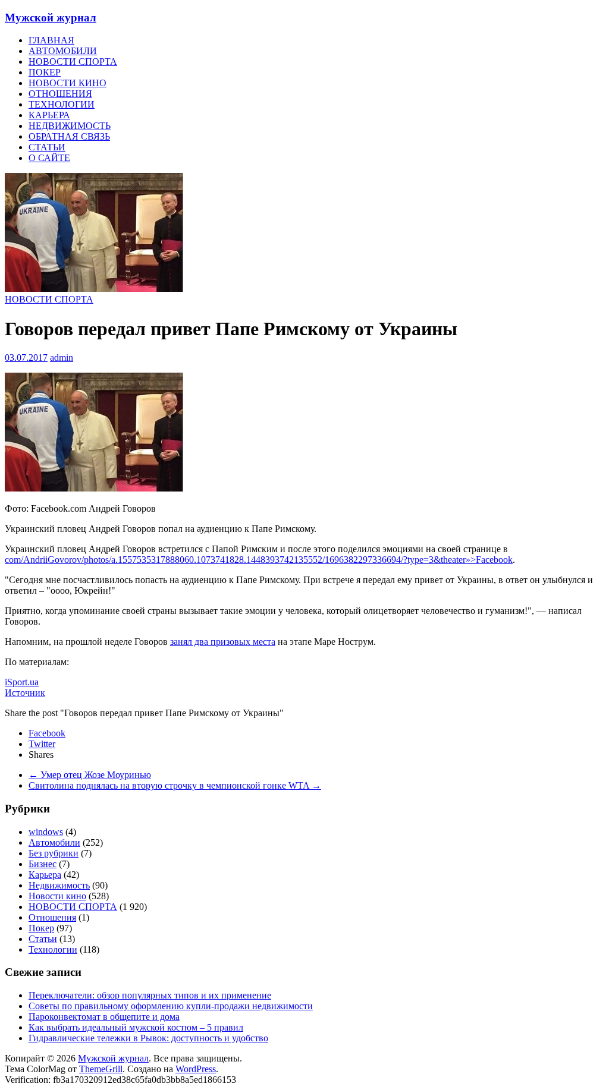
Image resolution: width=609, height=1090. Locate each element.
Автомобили (54, 842)
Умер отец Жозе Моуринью (90, 775)
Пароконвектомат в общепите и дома (104, 1017)
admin (61, 357)
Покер (41, 928)
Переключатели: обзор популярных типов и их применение (150, 995)
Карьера (45, 875)
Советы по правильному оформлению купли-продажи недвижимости (171, 1006)
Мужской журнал (50, 17)
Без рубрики (54, 853)
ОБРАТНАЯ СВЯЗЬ (69, 136)
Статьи (43, 939)
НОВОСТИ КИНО (67, 83)
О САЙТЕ (49, 158)
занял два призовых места (222, 642)
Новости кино (57, 896)
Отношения (52, 917)
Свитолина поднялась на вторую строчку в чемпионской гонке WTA (175, 785)
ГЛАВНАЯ (51, 40)
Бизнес (42, 864)
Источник (25, 693)
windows (46, 832)
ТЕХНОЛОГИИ (62, 104)
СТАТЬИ (47, 147)
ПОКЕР (45, 72)
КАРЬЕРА (49, 115)
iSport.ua (22, 682)
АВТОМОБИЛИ (63, 51)
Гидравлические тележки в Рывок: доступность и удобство (148, 1038)
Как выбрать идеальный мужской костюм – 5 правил (136, 1027)
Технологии (53, 949)
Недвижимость (59, 885)
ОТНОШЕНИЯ (60, 94)
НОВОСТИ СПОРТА (73, 61)
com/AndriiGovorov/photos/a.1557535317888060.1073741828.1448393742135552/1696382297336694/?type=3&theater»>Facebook (259, 560)
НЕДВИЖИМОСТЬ (70, 126)
